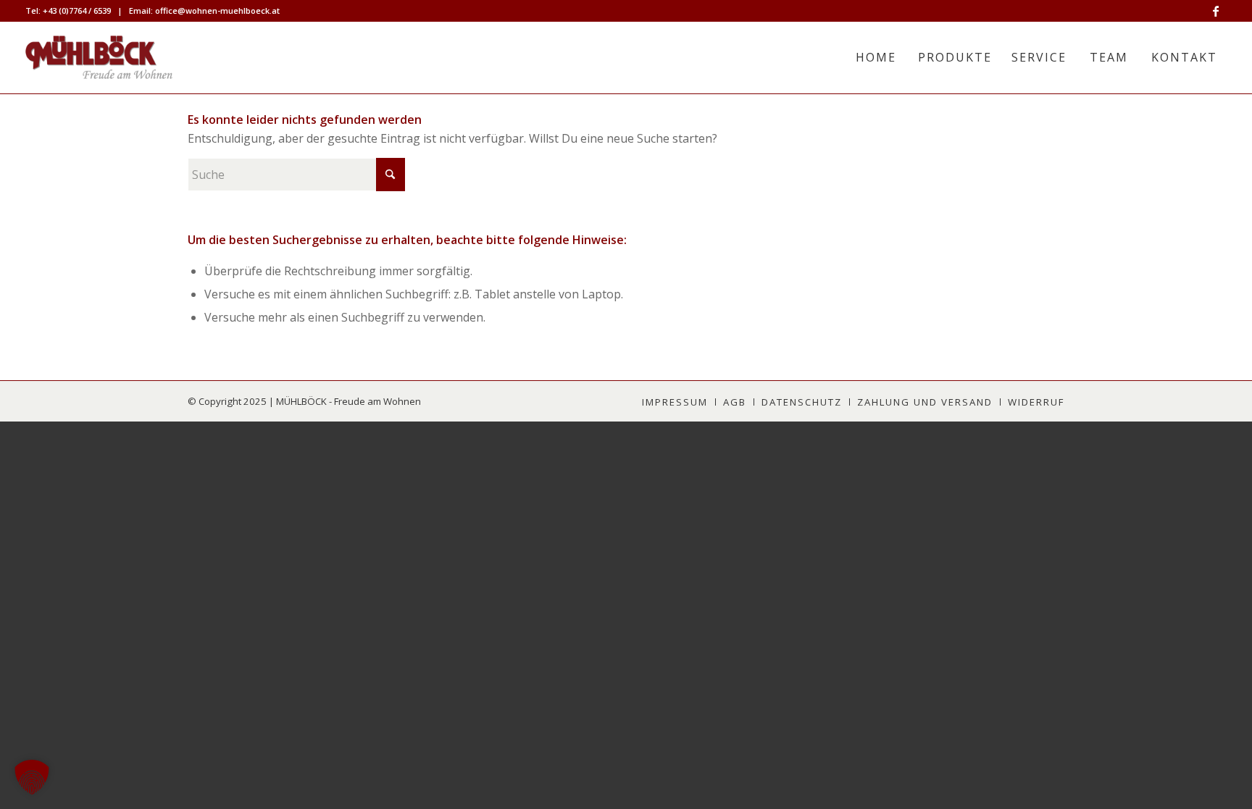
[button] (32, 777)
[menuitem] (875, 57)
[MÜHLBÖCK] (99, 57)
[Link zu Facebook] (1216, 11)
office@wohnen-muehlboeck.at (217, 10)
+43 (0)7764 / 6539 (77, 10)
